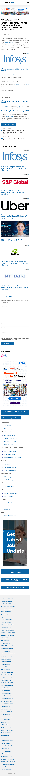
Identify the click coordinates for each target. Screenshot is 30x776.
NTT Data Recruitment (7, 756)
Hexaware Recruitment (7, 730)
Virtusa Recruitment (6, 693)
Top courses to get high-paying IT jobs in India (15, 412)
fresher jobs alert (9, 42)
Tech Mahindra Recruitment (8, 606)
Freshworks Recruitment (7, 682)
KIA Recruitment (5, 748)
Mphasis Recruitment (6, 727)
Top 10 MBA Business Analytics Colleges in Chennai (15, 580)
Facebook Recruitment (7, 740)
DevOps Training (8, 480)
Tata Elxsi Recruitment (7, 648)
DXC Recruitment (5, 640)
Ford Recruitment (5, 690)
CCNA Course (7, 464)
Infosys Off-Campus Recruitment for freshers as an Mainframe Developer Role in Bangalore (15, 168)
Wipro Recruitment (6, 659)
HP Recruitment (5, 614)
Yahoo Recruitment (6, 688)
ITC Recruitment (5, 735)
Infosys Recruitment (6, 601)
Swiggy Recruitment (6, 711)
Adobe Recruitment (6, 738)
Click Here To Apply (8, 124)
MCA (27, 85)
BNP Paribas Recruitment (7, 625)
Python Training (8, 429)
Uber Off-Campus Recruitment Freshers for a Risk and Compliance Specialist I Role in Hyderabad (14, 216)
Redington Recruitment (7, 672)
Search (28, 3)
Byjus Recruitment (5, 706)
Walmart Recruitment (6, 701)
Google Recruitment (6, 661)
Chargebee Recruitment (7, 685)
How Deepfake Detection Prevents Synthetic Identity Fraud (12, 240)
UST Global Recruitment (7, 638)
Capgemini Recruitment (7, 656)
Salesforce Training (9, 486)
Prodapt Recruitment (6, 627)
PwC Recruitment (5, 651)
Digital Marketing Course (10, 516)
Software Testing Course (10, 493)
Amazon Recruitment (6, 603)
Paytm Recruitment (6, 733)
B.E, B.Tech (7, 106)
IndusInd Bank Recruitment (8, 761)
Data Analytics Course (10, 441)
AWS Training (7, 477)
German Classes (8, 506)
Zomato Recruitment (6, 746)
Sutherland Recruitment (7, 677)
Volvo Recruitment (6, 622)
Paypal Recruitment (6, 617)
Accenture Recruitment (7, 717)
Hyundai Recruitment (6, 709)
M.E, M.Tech (19, 85)
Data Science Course (9, 435)
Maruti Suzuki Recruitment (8, 632)
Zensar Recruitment (6, 751)
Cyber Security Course (10, 467)
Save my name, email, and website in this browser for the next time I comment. (15, 339)
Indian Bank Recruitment (7, 764)
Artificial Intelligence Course (11, 438)
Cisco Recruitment (6, 696)
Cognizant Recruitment (7, 598)
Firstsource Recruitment (7, 630)
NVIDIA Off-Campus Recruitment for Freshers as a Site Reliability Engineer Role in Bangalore (15, 263)
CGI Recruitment (5, 725)
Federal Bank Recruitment (8, 654)
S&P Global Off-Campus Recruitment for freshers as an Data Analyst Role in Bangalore (15, 192)
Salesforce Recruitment (7, 698)
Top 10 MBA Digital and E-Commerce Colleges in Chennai (15, 571)
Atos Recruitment (5, 743)
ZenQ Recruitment (5, 643)
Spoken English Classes (10, 503)
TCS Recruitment (5, 714)
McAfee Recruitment (6, 680)
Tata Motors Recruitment (7, 635)
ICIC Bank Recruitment (7, 646)
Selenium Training (8, 496)
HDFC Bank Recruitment (7, 759)
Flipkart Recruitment (6, 767)
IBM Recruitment (5, 664)
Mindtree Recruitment (6, 609)
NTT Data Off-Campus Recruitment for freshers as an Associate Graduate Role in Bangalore (14, 287)
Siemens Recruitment (6, 619)
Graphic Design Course (10, 451)
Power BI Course (8, 444)
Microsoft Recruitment (7, 667)
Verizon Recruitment (6, 675)
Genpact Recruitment (6, 769)
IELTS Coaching (8, 509)
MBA (19, 106)
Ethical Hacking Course (10, 470)
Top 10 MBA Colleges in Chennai (15, 587)
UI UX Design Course (9, 454)
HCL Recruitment (5, 722)
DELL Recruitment (5, 669)
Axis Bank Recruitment (7, 704)
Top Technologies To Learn (10, 418)
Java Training (7, 425)
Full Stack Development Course (12, 457)
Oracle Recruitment (6, 611)
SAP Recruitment (5, 754)
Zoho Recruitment (5, 719)
